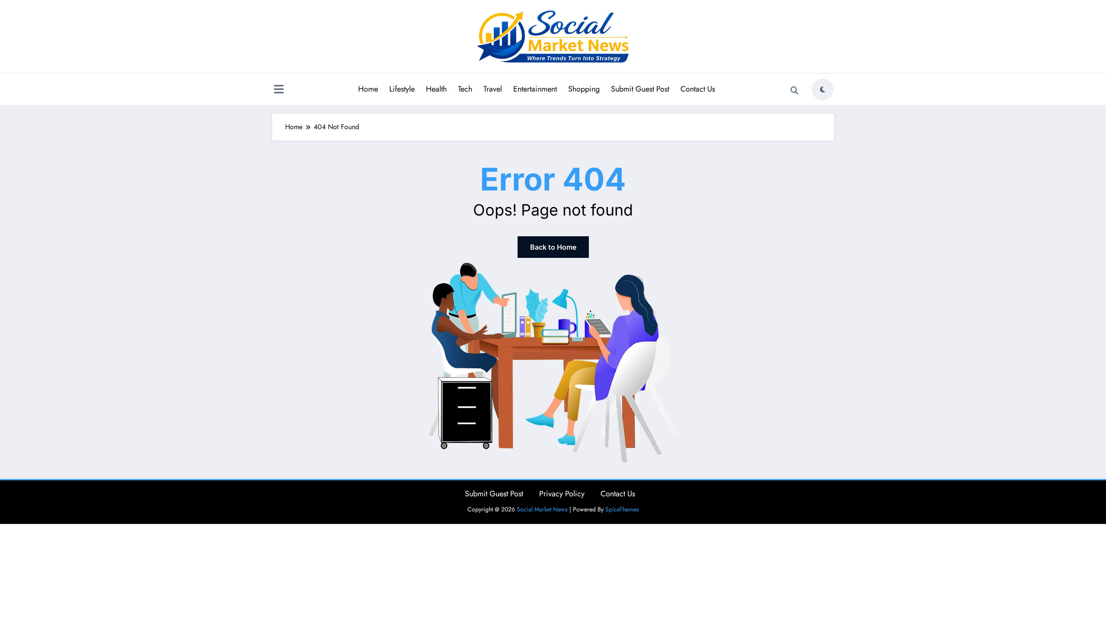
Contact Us (697, 89)
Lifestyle (402, 89)
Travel (492, 89)
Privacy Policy (562, 493)
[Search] (794, 91)
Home (368, 89)
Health (436, 89)
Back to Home (553, 247)
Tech (465, 89)
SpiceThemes (622, 509)
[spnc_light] (822, 89)
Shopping (584, 89)
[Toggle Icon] (278, 90)
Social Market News (542, 509)
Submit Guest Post (640, 89)
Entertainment (535, 89)
